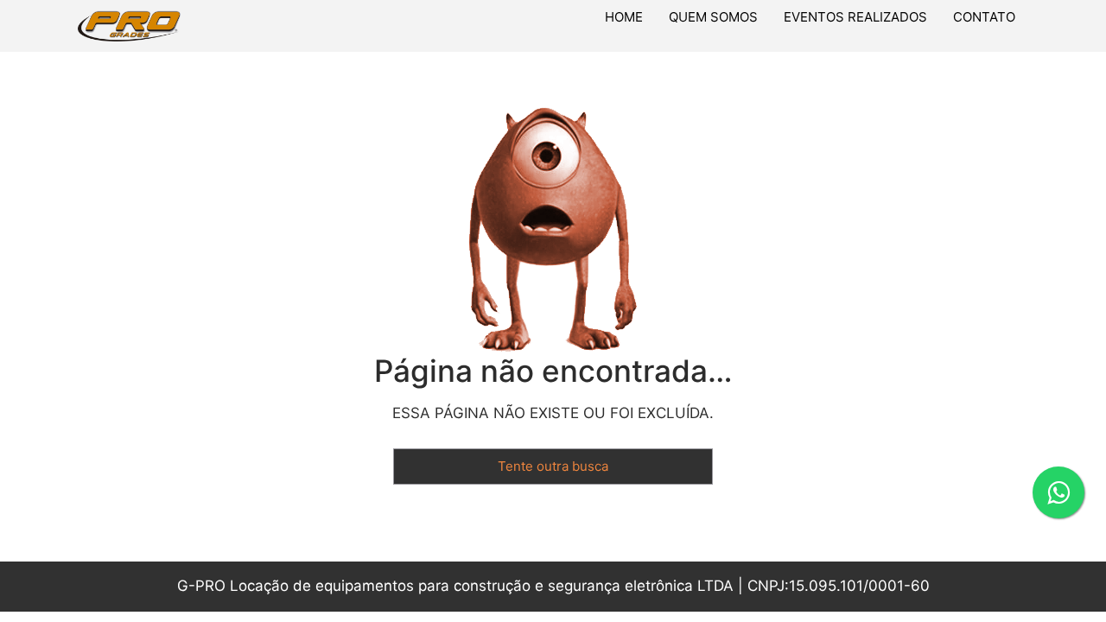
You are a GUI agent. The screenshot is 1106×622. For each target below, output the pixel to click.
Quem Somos (713, 17)
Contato (984, 17)
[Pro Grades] (182, 25)
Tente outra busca (553, 466)
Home (624, 17)
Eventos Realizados (855, 17)
